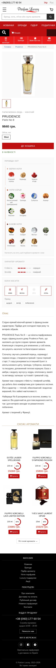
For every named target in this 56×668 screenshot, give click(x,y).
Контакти (28, 607)
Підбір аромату (28, 571)
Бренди (28, 567)
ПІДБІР (34, 25)
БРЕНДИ (22, 25)
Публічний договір (28, 600)
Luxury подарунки (28, 578)
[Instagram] (21, 644)
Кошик (17, 33)
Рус (52, 2)
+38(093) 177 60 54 (11, 2)
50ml (6, 137)
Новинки (28, 564)
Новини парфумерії (28, 603)
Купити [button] (15, 476)
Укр (46, 2)
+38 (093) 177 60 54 (28, 618)
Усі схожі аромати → (28, 541)
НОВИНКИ (8, 25)
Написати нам (28, 631)
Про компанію (28, 593)
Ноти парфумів (28, 574)
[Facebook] (28, 644)
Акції (28, 581)
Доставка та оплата (28, 597)
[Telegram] (35, 644)
